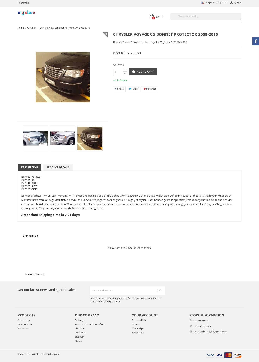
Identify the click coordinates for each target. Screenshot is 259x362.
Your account (145, 315)
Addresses (138, 332)
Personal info (139, 320)
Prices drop (24, 320)
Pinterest (151, 88)
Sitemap (79, 336)
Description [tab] (29, 167)
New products (25, 324)
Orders (136, 324)
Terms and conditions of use (90, 324)
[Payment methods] (223, 355)
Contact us (23, 2)
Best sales (23, 328)
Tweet (135, 88)
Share (120, 88)
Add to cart (143, 71)
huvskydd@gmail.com (215, 331)
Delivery (79, 320)
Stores (78, 340)
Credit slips (138, 328)
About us (79, 328)
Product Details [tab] (58, 167)
